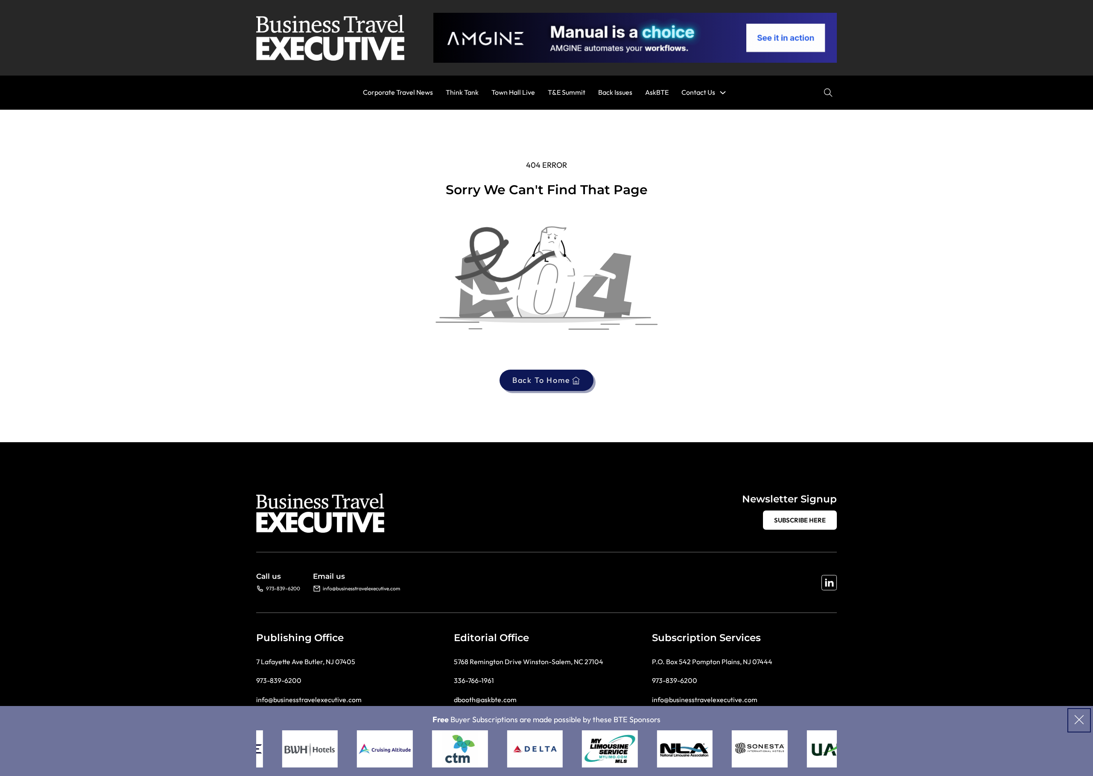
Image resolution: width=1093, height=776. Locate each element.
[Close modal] (1079, 720)
